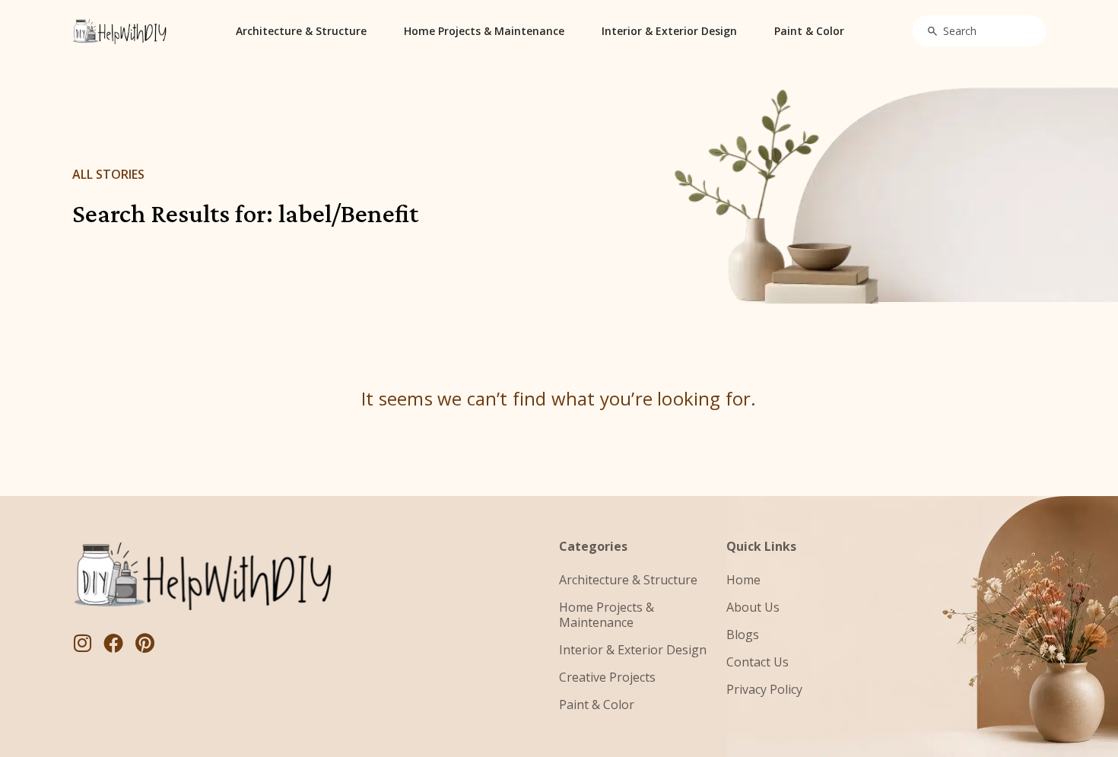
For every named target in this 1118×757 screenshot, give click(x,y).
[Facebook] (113, 643)
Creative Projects (607, 677)
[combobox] (979, 30)
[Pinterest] (144, 643)
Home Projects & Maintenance (484, 31)
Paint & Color (809, 31)
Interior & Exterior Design (669, 31)
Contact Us (757, 662)
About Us (753, 607)
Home (743, 579)
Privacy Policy (764, 689)
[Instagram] (82, 643)
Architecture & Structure (301, 31)
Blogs (742, 634)
